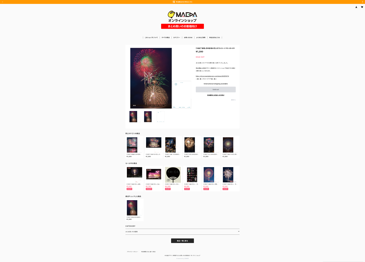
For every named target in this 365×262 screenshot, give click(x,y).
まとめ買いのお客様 (131, 231)
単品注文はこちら (214, 37)
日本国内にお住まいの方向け (215, 95)
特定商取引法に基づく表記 (148, 251)
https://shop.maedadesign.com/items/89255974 (212, 76)
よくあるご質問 (200, 37)
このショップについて (151, 37)
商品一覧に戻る (182, 241)
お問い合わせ (188, 37)
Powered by (180, 258)
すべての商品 (166, 37)
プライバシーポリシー (132, 251)
